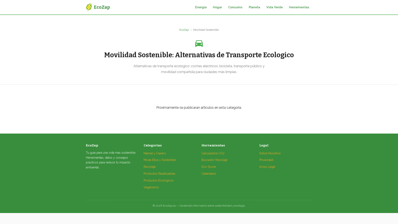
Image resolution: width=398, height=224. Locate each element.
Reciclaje (150, 166)
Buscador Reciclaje (214, 160)
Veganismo (151, 187)
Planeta (254, 7)
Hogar (217, 7)
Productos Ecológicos (159, 180)
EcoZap (184, 29)
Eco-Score (208, 166)
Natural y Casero (155, 153)
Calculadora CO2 (212, 153)
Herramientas (299, 7)
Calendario (208, 173)
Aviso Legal (267, 166)
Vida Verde (274, 7)
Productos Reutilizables (159, 173)
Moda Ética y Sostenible (160, 160)
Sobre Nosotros (270, 153)
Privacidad (266, 160)
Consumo (235, 7)
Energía (201, 7)
